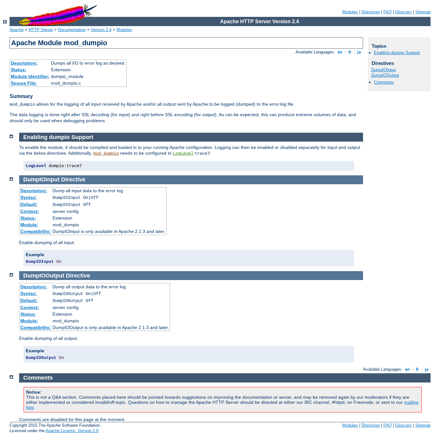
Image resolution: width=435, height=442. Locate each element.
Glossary (403, 12)
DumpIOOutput (385, 75)
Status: (18, 69)
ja (359, 52)
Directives (370, 12)
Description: (24, 63)
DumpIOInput (383, 69)
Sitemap (423, 12)
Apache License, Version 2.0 (72, 430)
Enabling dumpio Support (397, 52)
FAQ (387, 12)
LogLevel (183, 153)
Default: (29, 204)
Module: (29, 224)
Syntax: (28, 197)
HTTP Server (41, 29)
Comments (384, 82)
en (340, 52)
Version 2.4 (101, 29)
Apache (17, 29)
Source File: (24, 83)
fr (350, 52)
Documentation (72, 29)
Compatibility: (35, 231)
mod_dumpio (106, 153)
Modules (350, 12)
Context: (29, 211)
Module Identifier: (30, 76)
